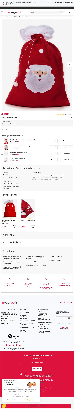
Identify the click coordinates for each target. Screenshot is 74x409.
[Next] (69, 64)
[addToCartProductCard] (15, 227)
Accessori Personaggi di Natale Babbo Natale (12, 267)
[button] (64, 318)
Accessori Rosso (55, 260)
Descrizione (5, 123)
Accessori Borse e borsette (36, 265)
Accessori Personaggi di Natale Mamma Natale (12, 257)
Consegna (13, 123)
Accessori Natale (55, 257)
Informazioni (8, 5)
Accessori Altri (31, 262)
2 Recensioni (68, 114)
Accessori (9, 16)
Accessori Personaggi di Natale (35, 257)
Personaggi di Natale (25, 16)
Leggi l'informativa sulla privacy (11, 394)
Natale (15, 16)
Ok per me (30, 400)
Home (3, 16)
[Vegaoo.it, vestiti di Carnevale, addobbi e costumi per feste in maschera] (15, 12)
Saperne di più (11, 400)
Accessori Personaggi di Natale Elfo (12, 262)
